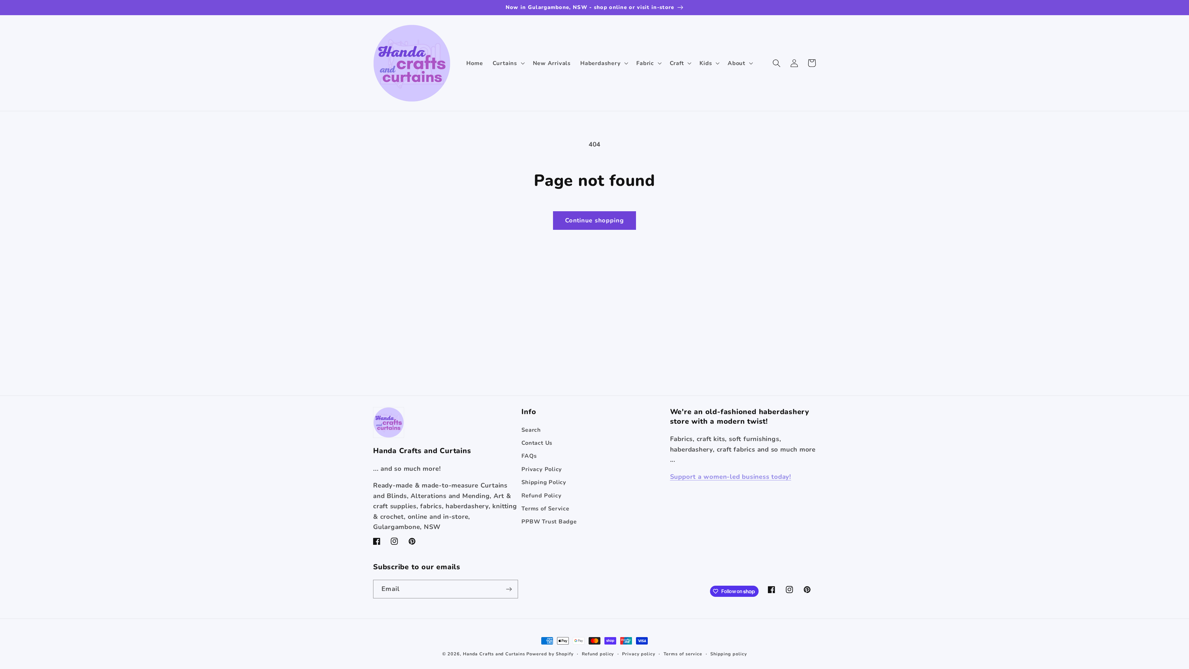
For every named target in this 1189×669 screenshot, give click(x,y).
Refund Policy (541, 495)
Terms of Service (545, 508)
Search (531, 430)
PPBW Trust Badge (549, 521)
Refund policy (598, 654)
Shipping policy (728, 654)
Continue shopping (594, 220)
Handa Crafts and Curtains (494, 654)
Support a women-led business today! (730, 476)
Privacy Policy (541, 469)
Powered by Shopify (549, 654)
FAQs (529, 456)
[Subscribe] (509, 589)
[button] (508, 63)
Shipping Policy (543, 482)
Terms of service (683, 654)
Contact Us (536, 443)
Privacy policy (638, 654)
